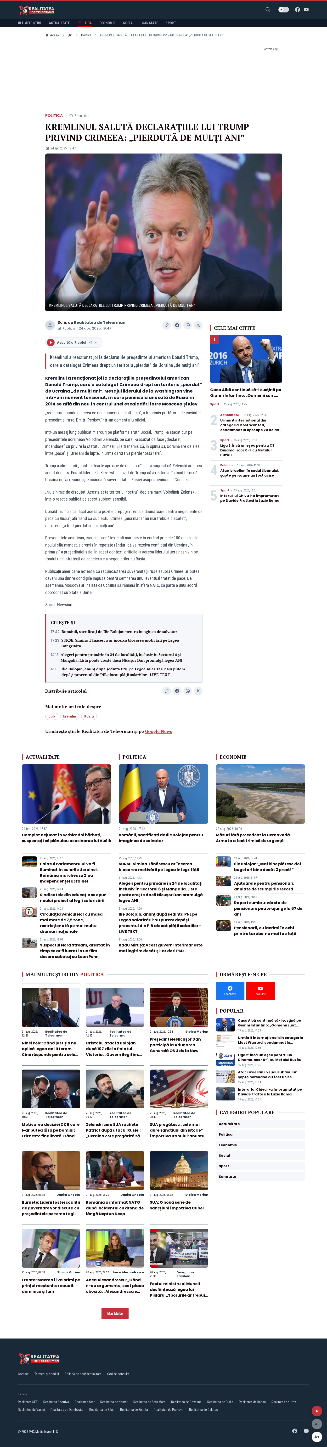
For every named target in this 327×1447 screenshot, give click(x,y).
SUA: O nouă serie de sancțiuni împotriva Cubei (177, 1205)
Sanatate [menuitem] (150, 23)
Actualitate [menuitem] (59, 23)
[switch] (283, 9)
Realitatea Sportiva (56, 1402)
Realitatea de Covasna (186, 1402)
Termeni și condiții (46, 1374)
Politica (86, 35)
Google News (158, 731)
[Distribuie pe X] (198, 325)
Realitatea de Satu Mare (149, 1402)
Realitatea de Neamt (114, 1402)
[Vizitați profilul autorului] (50, 325)
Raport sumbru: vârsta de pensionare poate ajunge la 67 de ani (268, 908)
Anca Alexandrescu (128, 1272)
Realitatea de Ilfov (283, 1402)
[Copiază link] (166, 325)
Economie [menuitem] (108, 23)
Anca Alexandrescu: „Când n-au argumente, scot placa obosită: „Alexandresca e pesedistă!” (115, 1288)
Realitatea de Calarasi (204, 1410)
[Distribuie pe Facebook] (177, 325)
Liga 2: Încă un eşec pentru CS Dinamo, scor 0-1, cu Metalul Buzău (247, 450)
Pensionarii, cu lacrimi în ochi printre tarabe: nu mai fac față (265, 930)
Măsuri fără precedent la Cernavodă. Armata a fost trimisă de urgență (253, 837)
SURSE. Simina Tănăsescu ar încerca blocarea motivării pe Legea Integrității (120, 643)
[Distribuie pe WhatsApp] (187, 325)
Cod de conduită (118, 1374)
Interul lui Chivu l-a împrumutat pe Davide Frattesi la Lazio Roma (249, 498)
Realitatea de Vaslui (31, 1410)
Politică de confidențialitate (83, 1374)
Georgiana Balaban (185, 1274)
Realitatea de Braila (220, 1402)
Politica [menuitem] (85, 23)
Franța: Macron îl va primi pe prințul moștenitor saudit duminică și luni (51, 1285)
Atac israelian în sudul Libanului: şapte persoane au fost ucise (249, 473)
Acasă (54, 35)
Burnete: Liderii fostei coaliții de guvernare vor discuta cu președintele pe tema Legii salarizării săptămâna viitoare (51, 1214)
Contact (23, 1374)
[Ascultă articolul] (317, 1411)
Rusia (89, 716)
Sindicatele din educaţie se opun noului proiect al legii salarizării (73, 897)
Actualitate (229, 415)
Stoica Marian (196, 1032)
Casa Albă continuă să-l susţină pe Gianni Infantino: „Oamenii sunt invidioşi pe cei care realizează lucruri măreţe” (245, 398)
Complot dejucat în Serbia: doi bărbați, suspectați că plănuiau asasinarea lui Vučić (66, 837)
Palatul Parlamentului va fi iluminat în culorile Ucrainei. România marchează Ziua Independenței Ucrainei (69, 872)
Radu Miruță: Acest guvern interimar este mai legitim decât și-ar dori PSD (161, 948)
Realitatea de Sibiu (101, 1410)
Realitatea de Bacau (252, 1402)
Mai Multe (115, 1313)
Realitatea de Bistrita (134, 1410)
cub (51, 716)
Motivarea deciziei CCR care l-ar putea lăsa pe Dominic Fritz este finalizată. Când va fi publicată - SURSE (50, 1133)
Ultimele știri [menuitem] (29, 23)
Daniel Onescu (68, 1195)
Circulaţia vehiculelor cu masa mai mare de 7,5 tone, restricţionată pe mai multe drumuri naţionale (71, 922)
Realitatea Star (85, 1402)
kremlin (69, 716)
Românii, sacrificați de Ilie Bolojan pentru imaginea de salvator (119, 631)
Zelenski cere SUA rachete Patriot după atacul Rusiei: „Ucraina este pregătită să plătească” (113, 1133)
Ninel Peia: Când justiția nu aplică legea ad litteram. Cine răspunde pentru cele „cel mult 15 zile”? (49, 1051)
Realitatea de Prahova (168, 1410)
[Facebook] (297, 9)
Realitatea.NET (28, 1402)
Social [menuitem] (128, 23)
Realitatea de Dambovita (67, 1410)
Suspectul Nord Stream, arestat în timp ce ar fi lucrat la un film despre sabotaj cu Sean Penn (75, 950)
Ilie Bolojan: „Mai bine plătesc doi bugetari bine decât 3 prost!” (267, 866)
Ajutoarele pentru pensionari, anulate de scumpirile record (264, 886)
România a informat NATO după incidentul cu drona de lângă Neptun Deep (115, 1208)
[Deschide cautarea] (268, 9)
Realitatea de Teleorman (99, 322)
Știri (70, 35)
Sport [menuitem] (171, 23)
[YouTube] (306, 9)
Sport (214, 404)
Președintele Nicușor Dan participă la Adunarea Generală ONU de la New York (175, 1048)
